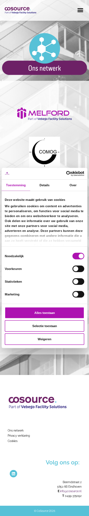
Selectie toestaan (44, 325)
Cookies (13, 441)
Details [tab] (45, 185)
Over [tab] (73, 185)
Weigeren (44, 339)
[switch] (78, 268)
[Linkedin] (13, 473)
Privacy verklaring (19, 435)
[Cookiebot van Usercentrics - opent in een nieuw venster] (66, 173)
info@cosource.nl (71, 491)
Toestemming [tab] (16, 185)
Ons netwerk (16, 430)
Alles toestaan (44, 312)
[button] (80, 10)
